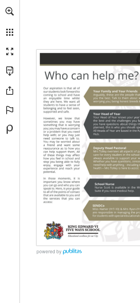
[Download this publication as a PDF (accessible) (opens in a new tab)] (9, 71)
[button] (9, 11)
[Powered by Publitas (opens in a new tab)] (9, 129)
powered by (49, 251)
